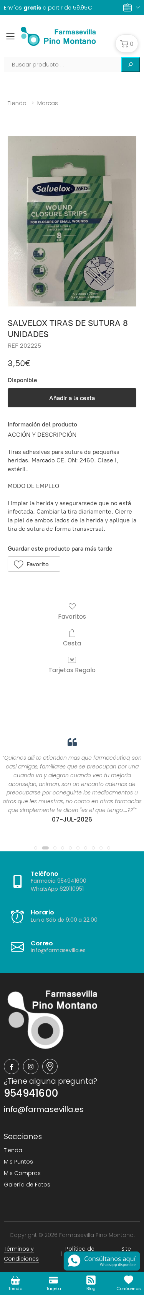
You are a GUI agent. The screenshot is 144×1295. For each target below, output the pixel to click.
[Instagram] (30, 1066)
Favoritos (72, 616)
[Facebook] (11, 1066)
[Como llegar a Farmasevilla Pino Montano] (50, 1066)
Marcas (47, 103)
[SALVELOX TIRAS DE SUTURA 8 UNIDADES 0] (72, 221)
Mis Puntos (18, 1161)
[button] (126, 43)
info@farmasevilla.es (44, 1109)
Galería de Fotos (27, 1184)
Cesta (72, 643)
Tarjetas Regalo (72, 670)
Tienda (17, 103)
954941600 (31, 1093)
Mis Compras (22, 1173)
